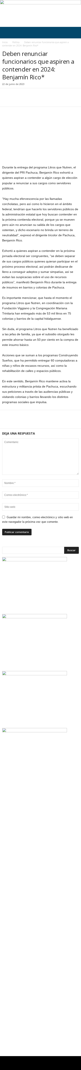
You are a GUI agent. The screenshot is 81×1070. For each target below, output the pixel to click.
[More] (46, 100)
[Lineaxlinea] (40, 13)
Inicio (5, 42)
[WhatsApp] (36, 100)
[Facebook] (6, 100)
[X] (16, 100)
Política (15, 42)
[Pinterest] (26, 100)
